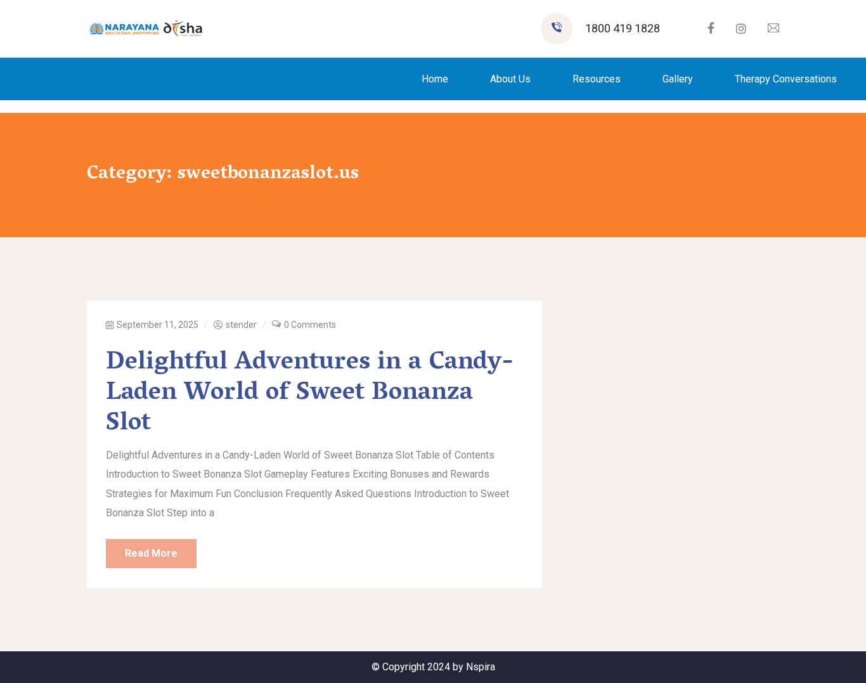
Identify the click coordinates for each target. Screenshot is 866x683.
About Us (510, 79)
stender (241, 325)
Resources (596, 79)
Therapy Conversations (786, 79)
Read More (151, 553)
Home (435, 79)
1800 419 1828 (622, 28)
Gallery (677, 79)
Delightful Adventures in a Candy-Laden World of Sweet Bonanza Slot (310, 393)
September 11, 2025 (157, 325)
